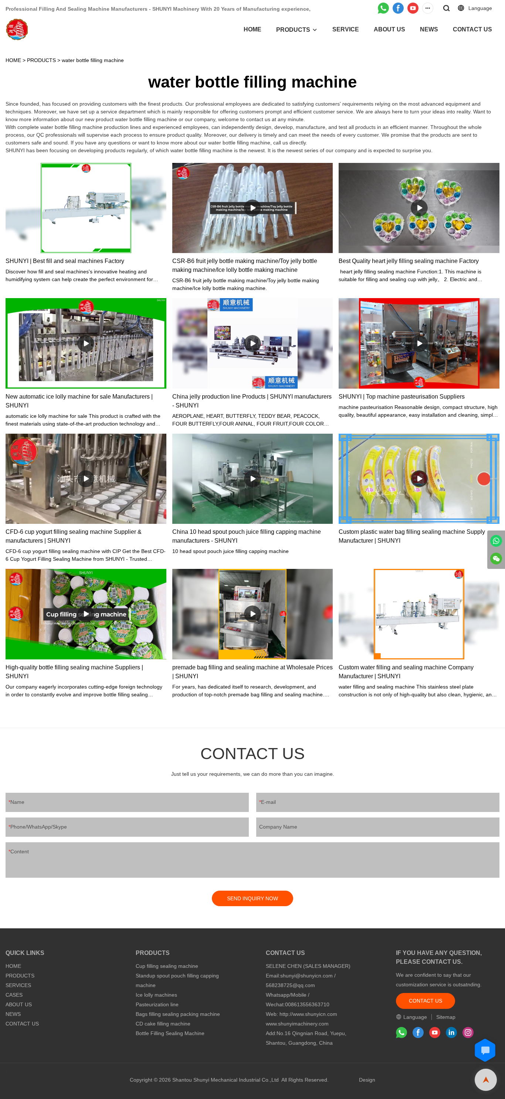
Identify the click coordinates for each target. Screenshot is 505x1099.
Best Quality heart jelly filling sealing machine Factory (409, 261)
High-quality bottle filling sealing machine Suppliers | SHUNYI (74, 671)
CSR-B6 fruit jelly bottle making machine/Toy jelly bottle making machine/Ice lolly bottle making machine (244, 265)
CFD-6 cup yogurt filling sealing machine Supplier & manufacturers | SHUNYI (74, 536)
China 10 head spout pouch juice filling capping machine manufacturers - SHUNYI (246, 536)
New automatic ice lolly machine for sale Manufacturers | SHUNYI (79, 401)
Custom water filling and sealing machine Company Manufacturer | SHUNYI (406, 671)
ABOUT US (389, 29)
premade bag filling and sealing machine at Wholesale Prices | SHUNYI (252, 671)
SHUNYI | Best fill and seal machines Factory (65, 261)
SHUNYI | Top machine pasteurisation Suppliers (402, 396)
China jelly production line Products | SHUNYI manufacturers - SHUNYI (252, 401)
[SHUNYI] (496, 541)
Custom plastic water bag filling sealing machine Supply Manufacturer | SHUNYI (412, 536)
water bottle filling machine (93, 60)
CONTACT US (472, 29)
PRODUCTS (293, 30)
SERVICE (345, 29)
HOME (252, 29)
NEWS (429, 29)
